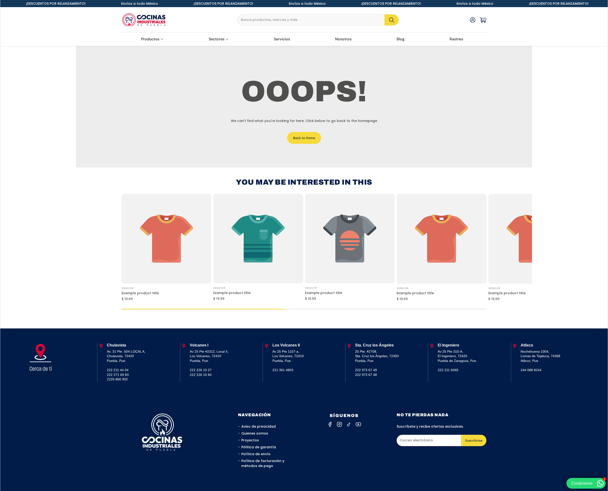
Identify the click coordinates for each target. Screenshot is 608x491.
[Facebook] (329, 424)
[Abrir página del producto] (166, 239)
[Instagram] (339, 424)
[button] (318, 19)
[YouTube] (358, 424)
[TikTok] (349, 424)
